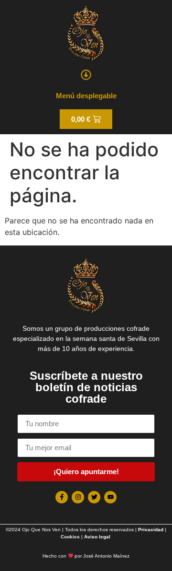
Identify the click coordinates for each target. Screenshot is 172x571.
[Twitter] (94, 497)
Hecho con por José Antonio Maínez (86, 556)
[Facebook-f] (61, 497)
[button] (86, 74)
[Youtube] (110, 497)
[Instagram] (78, 497)
